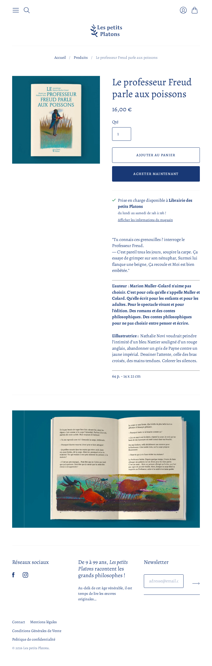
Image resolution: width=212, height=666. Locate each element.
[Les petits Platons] (106, 30)
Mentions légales (43, 622)
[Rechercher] (27, 10)
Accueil (60, 57)
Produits (81, 57)
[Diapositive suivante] (194, 469)
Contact (18, 622)
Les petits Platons (36, 648)
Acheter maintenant (155, 173)
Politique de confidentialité (33, 639)
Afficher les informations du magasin (145, 220)
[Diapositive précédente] (18, 469)
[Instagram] (25, 576)
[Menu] (16, 10)
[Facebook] (13, 576)
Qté (115, 122)
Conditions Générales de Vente (36, 630)
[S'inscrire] (196, 583)
